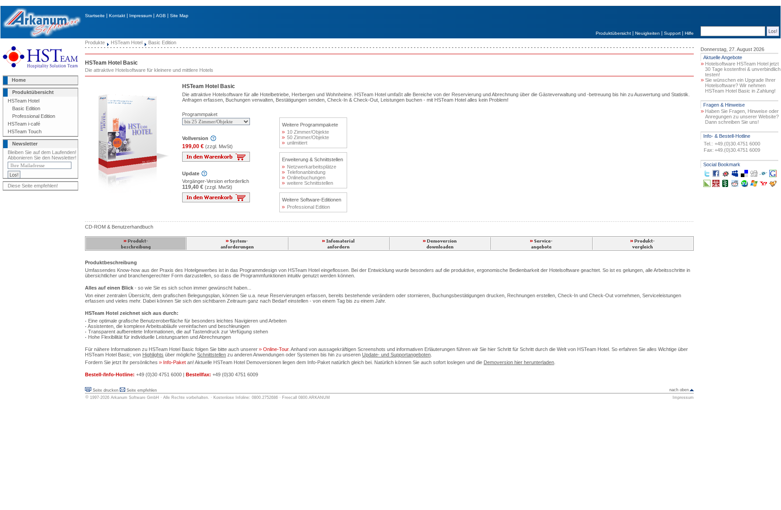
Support (672, 33)
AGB (161, 15)
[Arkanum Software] (41, 36)
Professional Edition (33, 116)
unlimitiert (297, 142)
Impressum (140, 15)
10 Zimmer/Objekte (308, 132)
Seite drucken (105, 390)
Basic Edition (26, 108)
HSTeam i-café (24, 123)
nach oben (679, 390)
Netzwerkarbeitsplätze (311, 166)
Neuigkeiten (647, 33)
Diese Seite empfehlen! (33, 185)
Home (19, 80)
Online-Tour (275, 349)
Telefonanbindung (306, 172)
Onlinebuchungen (306, 177)
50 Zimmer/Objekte (308, 137)
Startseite (95, 15)
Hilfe (689, 33)
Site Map (179, 15)
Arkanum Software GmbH (135, 397)
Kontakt (117, 15)
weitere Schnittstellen (310, 183)
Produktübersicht (613, 33)
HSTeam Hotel (23, 100)
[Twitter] (706, 175)
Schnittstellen (211, 354)
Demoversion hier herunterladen (519, 362)
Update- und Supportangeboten (396, 354)
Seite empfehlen (142, 390)
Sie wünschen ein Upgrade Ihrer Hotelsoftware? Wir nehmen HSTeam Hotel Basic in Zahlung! (740, 85)
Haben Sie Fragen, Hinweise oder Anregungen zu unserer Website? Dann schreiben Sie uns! (742, 116)
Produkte (95, 42)
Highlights (153, 354)
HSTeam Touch (25, 131)
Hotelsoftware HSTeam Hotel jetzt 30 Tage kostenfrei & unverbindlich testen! (743, 69)
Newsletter (25, 143)
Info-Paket (174, 362)
